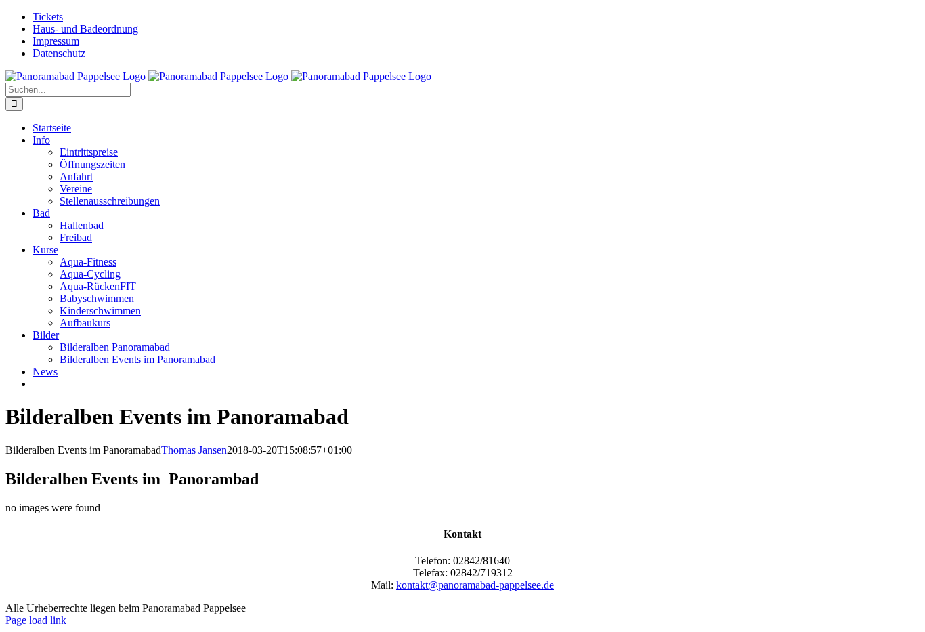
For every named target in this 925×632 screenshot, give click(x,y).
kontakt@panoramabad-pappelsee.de (475, 585)
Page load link (35, 620)
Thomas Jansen (194, 450)
